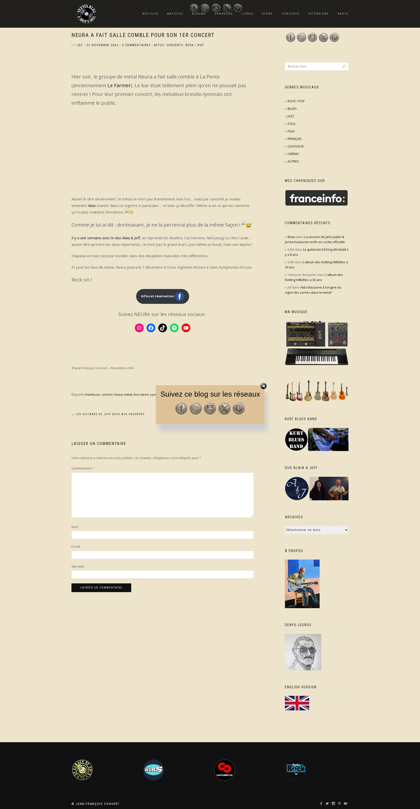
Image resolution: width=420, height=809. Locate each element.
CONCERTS (290, 13)
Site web (77, 566)
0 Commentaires (136, 45)
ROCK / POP (194, 45)
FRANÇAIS (295, 138)
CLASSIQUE (296, 146)
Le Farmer (119, 85)
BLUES (292, 108)
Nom (74, 527)
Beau (291, 237)
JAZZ (291, 116)
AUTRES (293, 161)
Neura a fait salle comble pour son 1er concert (143, 35)
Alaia (92, 205)
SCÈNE (267, 13)
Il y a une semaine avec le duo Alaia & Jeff (105, 237)
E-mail (75, 546)
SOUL (292, 123)
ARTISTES (175, 13)
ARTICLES (150, 13)
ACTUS (159, 45)
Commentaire (82, 468)
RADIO (343, 13)
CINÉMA (293, 154)
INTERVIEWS (318, 13)
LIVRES (248, 13)
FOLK (291, 131)
